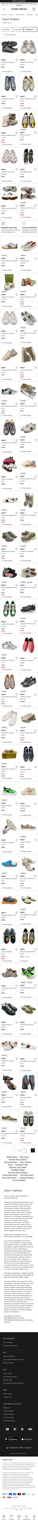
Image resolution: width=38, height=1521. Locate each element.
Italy (21, 1510)
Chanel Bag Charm (10, 1175)
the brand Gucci (23, 1204)
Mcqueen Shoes (10, 1162)
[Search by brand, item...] (4, 9)
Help (5, 1390)
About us (6, 1407)
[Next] (25, 1150)
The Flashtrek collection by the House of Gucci (18, 1321)
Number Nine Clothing (18, 1159)
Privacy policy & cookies (18, 1453)
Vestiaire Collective (12, 1404)
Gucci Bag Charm (9, 1177)
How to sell (7, 1373)
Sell (5, 1370)
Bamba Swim (12, 1157)
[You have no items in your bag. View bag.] (33, 9)
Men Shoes (20, 14)
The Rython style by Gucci (14, 1318)
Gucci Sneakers (19, 1180)
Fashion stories (9, 1420)
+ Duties (27, 956)
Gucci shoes (8, 1241)
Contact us (7, 1397)
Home (4, 14)
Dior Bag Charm (26, 1175)
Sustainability (8, 1411)
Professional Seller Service (13, 1383)
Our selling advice (10, 1376)
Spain (17, 1510)
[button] (33, 9)
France (6, 1508)
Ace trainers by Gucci (12, 1316)
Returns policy (8, 1362)
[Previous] (13, 1150)
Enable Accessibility (19, 1)
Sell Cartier (24, 1157)
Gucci (11, 14)
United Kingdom (13, 1508)
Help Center (7, 1394)
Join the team (8, 1417)
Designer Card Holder (18, 1167)
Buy (4, 1352)
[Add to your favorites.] (16, 60)
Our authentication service (13, 1359)
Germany (30, 1508)
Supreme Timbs (21, 1164)
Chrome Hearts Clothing (18, 1172)
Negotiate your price (9, 227)
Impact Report (8, 1414)
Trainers (30, 14)
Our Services (8, 1338)
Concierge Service (10, 1345)
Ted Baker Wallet (18, 1170)
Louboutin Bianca (26, 1177)
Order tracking (8, 1356)
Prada (10, 1164)
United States (22, 1508)
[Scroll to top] (33, 1150)
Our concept (8, 1342)
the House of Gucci (23, 1281)
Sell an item (7, 1380)
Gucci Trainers (26, 1162)
